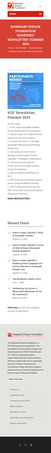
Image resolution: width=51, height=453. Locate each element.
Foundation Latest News (20, 401)
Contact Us (14, 389)
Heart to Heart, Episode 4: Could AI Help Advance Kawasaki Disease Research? (28, 248)
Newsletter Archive (18, 412)
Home (11, 48)
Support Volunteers (18, 423)
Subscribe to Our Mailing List (21, 418)
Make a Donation (16, 379)
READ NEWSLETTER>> (19, 198)
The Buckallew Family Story (27, 279)
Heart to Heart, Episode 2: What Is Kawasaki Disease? (28, 234)
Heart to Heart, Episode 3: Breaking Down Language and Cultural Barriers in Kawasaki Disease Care (27, 265)
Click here (13, 307)
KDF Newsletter (20, 48)
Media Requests (16, 406)
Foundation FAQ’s (17, 395)
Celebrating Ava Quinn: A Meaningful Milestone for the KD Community (27, 291)
